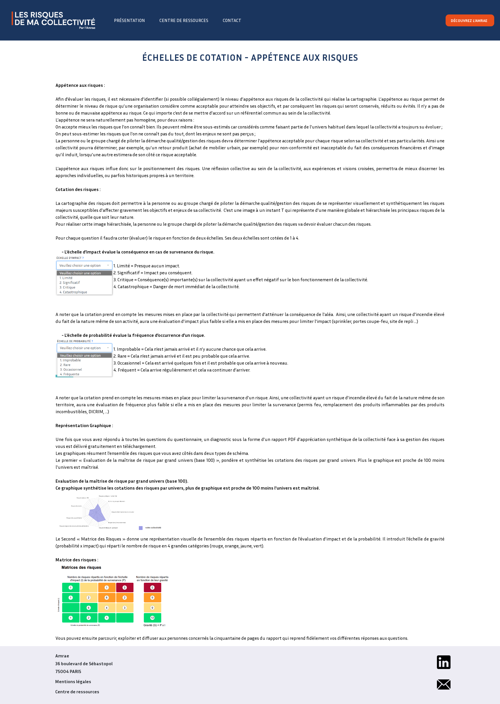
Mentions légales (73, 681)
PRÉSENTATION (129, 20)
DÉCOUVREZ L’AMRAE (469, 20)
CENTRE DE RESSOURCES (183, 20)
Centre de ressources (77, 691)
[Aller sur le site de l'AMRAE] (53, 20)
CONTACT (232, 20)
